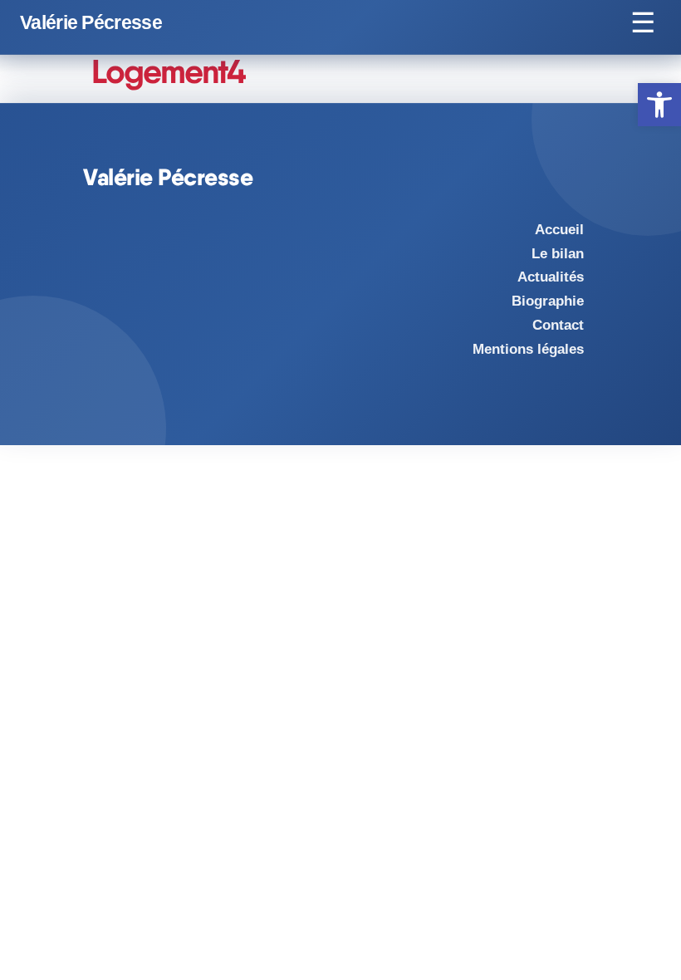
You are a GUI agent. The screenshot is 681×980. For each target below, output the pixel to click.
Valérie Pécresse (91, 22)
